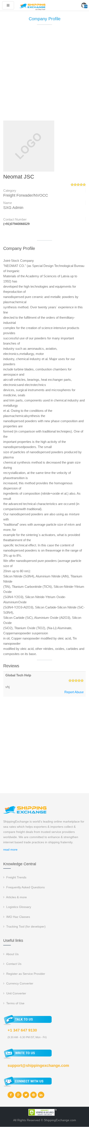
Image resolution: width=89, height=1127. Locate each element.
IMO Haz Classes (17, 917)
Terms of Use (14, 1003)
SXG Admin (13, 207)
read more (10, 849)
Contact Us (13, 964)
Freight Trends (15, 877)
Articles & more (16, 897)
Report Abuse (74, 692)
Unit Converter (15, 993)
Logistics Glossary (18, 907)
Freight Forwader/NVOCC (25, 195)
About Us (12, 954)
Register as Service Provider (25, 973)
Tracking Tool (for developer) (25, 926)
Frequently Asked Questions (25, 887)
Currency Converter (19, 983)
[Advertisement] (44, 74)
